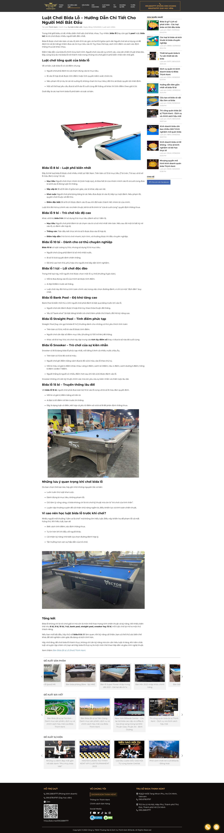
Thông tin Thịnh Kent (100, 800)
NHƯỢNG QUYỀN (122, 6)
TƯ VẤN (114, 6)
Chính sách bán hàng (100, 804)
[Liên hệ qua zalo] (216, 827)
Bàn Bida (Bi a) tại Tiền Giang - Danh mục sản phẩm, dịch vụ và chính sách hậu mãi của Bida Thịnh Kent (48, 722)
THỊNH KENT (61, 6)
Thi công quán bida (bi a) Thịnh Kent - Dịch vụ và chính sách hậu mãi (117, 721)
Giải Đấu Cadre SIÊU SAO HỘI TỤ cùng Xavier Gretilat (82, 762)
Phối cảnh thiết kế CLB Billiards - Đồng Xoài (117, 762)
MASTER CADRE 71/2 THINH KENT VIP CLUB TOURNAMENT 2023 (47, 763)
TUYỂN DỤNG (133, 6)
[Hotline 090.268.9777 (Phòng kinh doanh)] (208, 827)
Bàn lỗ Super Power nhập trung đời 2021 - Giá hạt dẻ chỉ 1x (65, 685)
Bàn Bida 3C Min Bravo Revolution (169, 685)
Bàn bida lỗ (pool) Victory (134, 684)
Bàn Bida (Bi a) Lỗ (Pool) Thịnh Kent (69, 650)
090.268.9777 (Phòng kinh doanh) (61, 794)
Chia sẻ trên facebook (160, 182)
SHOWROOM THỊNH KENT (103, 794)
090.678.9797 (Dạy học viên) (59, 798)
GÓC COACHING (95, 6)
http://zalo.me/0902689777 (56, 821)
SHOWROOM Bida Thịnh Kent (152, 761)
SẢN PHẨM (85, 5)
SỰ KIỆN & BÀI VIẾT (72, 6)
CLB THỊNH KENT (106, 6)
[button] (41, 676)
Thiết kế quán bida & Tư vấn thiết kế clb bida (152, 719)
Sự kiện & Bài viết (75, 27)
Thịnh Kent (53, 27)
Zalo (48, 802)
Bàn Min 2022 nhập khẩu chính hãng (99, 685)
